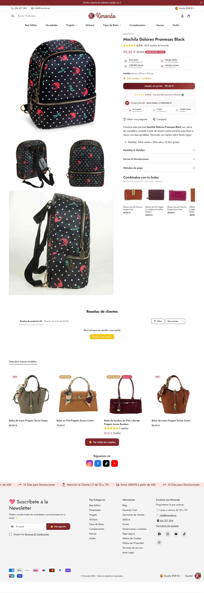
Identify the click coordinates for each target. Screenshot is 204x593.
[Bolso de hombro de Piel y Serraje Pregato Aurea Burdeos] (126, 394)
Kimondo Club (130, 510)
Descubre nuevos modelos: (23, 361)
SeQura (126, 519)
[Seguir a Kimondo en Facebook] (98, 463)
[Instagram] (167, 534)
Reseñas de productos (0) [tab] (31, 321)
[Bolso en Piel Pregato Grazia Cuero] (78, 394)
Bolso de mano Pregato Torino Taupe (28, 420)
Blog (125, 505)
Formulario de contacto (167, 525)
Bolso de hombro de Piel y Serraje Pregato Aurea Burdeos (122, 422)
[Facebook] (159, 534)
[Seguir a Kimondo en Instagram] (89, 463)
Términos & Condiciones (37, 534)
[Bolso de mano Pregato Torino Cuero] (173, 394)
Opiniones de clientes (133, 514)
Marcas (160, 25)
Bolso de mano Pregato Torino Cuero (171, 420)
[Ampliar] (108, 38)
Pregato (70, 25)
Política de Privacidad (133, 543)
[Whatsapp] (159, 542)
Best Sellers (31, 25)
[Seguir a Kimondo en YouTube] (114, 463)
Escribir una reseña (102, 336)
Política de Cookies (132, 538)
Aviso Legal (128, 552)
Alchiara (90, 25)
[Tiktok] (184, 534)
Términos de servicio (133, 547)
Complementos (137, 25)
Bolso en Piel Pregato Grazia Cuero (75, 420)
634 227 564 (166, 520)
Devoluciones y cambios (134, 529)
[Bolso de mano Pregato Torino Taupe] (30, 394)
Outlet (176, 25)
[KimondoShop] (102, 16)
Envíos (126, 524)
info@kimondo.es (168, 515)
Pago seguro (129, 533)
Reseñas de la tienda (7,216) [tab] (56, 321)
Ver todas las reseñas (102, 442)
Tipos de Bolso (111, 25)
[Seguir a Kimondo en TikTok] (106, 463)
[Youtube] (176, 534)
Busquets (128, 34)
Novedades (51, 25)
